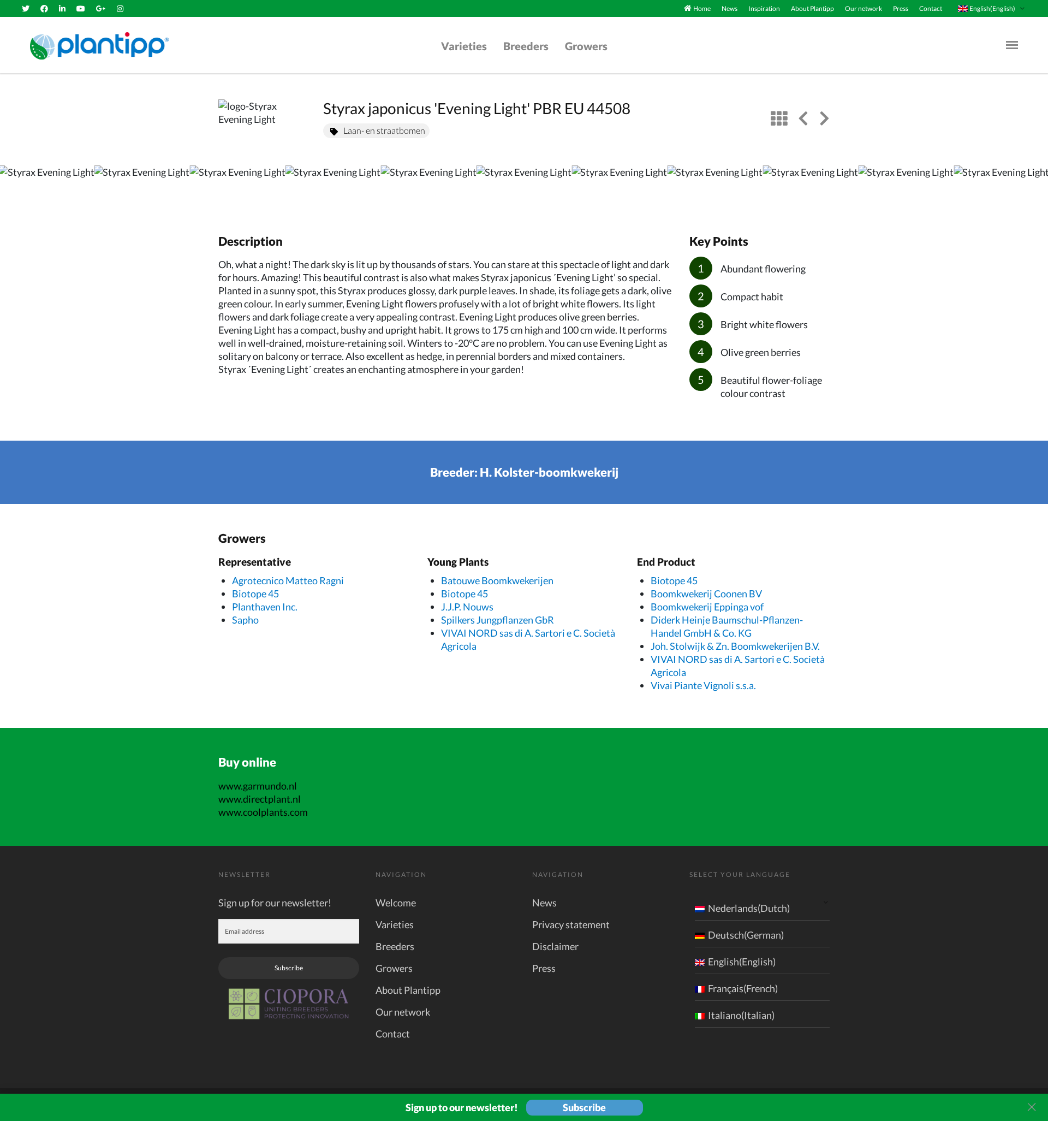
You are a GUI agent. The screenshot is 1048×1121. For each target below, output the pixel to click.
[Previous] (17, 188)
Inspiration (764, 8)
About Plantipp (812, 8)
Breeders (526, 45)
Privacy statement (571, 924)
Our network (863, 8)
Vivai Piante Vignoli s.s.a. (703, 685)
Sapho (245, 620)
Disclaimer (555, 946)
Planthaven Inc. (264, 607)
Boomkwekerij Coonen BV (706, 594)
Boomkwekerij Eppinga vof (707, 607)
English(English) (742, 962)
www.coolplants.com (263, 812)
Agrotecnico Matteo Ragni (288, 580)
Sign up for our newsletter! (274, 903)
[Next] (1031, 188)
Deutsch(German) (746, 935)
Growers (586, 45)
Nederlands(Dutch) (749, 908)
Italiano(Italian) (741, 1015)
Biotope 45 (255, 594)
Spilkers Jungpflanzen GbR (497, 620)
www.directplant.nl (259, 799)
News (729, 8)
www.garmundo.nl (257, 786)
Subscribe (289, 968)
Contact (930, 8)
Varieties (464, 45)
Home (702, 8)
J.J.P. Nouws (467, 607)
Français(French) (743, 988)
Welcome (396, 903)
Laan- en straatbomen (384, 130)
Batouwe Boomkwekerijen (497, 580)
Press (900, 8)
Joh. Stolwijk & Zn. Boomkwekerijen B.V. (735, 646)
